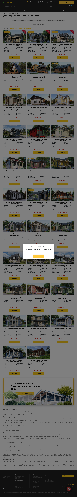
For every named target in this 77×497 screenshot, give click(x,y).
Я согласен (38, 256)
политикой (43, 252)
